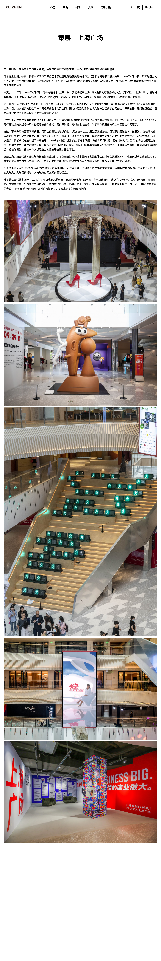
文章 (90, 7)
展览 (65, 7)
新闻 (77, 7)
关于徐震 (106, 7)
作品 (52, 7)
